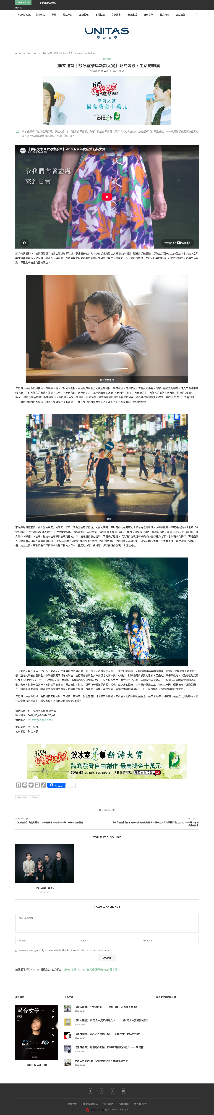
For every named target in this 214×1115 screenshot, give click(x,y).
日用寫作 (148, 14)
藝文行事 (164, 14)
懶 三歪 (104, 70)
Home (18, 7)
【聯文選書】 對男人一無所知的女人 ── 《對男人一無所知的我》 (112, 1020)
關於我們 (73, 1104)
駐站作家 (67, 14)
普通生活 (132, 14)
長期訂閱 (124, 1104)
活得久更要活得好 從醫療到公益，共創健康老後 (101, 1060)
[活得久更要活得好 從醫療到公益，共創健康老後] (67, 1062)
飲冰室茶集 (21, 797)
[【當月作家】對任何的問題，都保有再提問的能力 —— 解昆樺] (67, 1049)
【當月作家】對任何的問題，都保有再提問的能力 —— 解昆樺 (109, 1047)
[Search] (197, 14)
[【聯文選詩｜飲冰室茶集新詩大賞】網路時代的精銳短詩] (44, 863)
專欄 (54, 14)
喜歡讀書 (116, 14)
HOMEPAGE (24, 14)
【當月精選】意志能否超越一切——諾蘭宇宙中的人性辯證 (107, 1033)
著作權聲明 (140, 1104)
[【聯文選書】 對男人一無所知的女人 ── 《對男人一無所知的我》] (67, 1022)
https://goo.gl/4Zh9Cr (40, 720)
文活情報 (180, 14)
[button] (34, 2)
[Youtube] (112, 1091)
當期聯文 (40, 14)
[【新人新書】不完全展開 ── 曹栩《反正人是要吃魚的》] (67, 1008)
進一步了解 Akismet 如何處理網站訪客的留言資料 (92, 969)
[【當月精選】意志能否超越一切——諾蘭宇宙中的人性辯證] (67, 1035)
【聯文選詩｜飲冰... (45, 887)
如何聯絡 (108, 1104)
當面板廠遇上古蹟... (48, 2)
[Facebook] (90, 1091)
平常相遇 (100, 14)
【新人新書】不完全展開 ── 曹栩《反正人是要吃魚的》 (106, 1006)
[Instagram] (101, 1091)
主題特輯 (84, 14)
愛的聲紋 (34, 797)
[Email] (123, 1091)
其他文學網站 (90, 1104)
